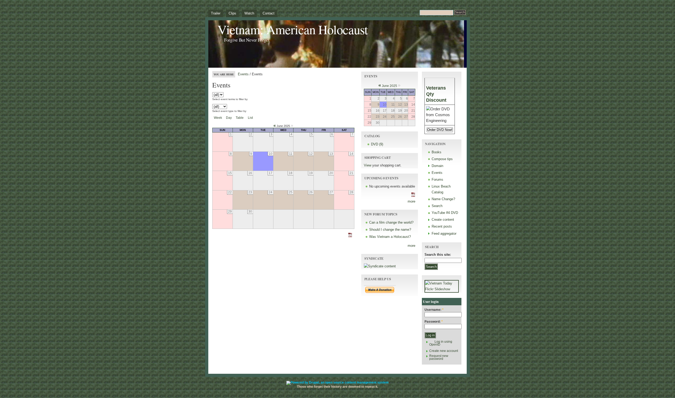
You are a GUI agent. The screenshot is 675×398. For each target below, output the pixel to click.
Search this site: (438, 255)
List (250, 118)
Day (229, 118)
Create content (443, 220)
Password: (434, 321)
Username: (434, 309)
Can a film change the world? (391, 222)
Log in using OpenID (440, 343)
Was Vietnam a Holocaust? (390, 237)
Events (243, 74)
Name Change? (443, 199)
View (367, 165)
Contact (268, 13)
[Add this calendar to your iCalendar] (352, 237)
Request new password (438, 357)
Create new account (443, 351)
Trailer (215, 13)
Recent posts (442, 226)
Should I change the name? (390, 230)
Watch (249, 13)
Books (436, 152)
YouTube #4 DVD (445, 213)
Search (437, 206)
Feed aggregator (444, 233)
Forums (437, 179)
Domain (437, 166)
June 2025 (389, 86)
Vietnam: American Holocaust (293, 29)
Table (240, 118)
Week (218, 118)
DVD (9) (377, 144)
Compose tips (442, 159)
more (411, 201)
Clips (232, 13)
